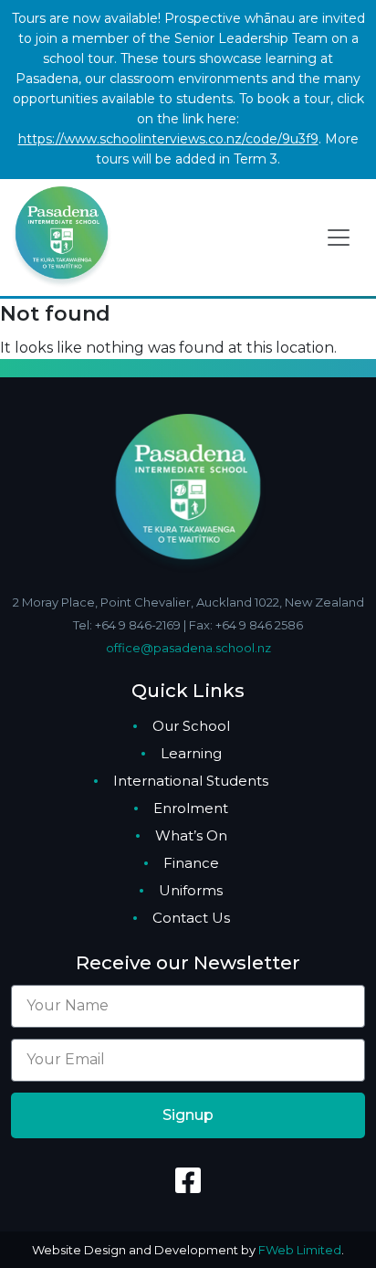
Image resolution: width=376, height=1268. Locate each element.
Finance (191, 863)
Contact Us (191, 917)
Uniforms (191, 890)
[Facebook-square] (188, 1180)
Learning (191, 753)
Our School (191, 725)
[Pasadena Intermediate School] (61, 235)
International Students (190, 780)
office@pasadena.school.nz (188, 647)
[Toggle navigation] (338, 237)
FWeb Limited (299, 1249)
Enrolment (190, 808)
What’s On (191, 835)
